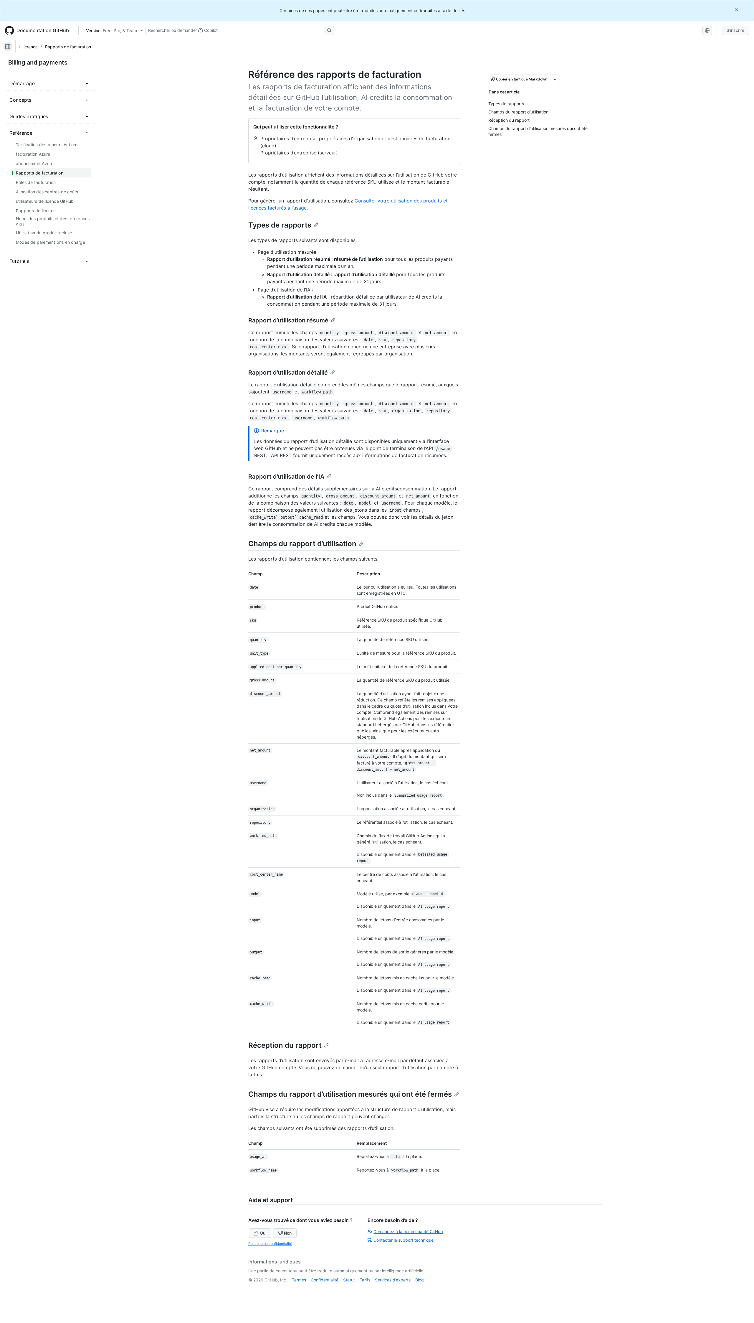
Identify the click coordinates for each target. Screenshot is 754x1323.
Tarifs (365, 1279)
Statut (349, 1279)
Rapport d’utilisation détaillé (288, 372)
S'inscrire (735, 30)
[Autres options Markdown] (555, 79)
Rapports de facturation (68, 46)
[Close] (737, 9)
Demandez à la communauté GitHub (408, 1231)
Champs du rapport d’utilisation (302, 543)
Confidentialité (324, 1279)
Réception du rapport (285, 1045)
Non (288, 1232)
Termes (299, 1279)
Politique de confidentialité (270, 1243)
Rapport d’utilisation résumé (288, 320)
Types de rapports (279, 225)
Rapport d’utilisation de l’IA (286, 476)
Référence (28, 46)
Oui (263, 1232)
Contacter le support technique (403, 1240)
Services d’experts (393, 1279)
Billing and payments (37, 62)
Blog (419, 1279)
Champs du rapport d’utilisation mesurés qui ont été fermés (350, 1094)
